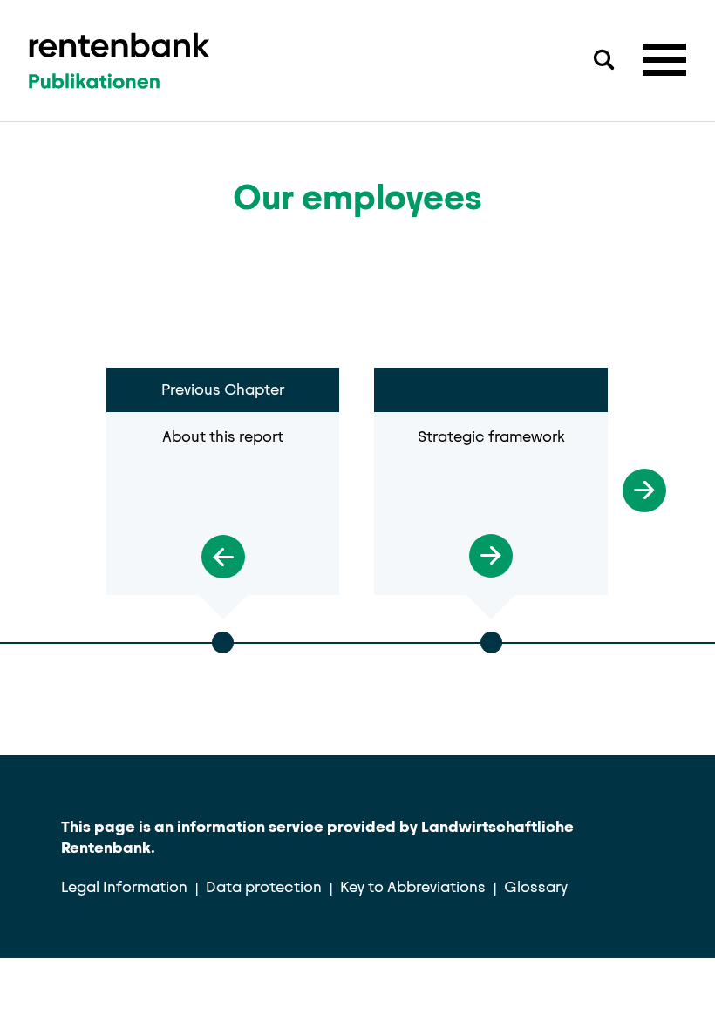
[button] (664, 60)
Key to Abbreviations (413, 886)
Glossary (536, 886)
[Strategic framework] (490, 547)
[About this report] (222, 547)
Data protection (264, 886)
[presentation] (70, 483)
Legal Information (124, 886)
